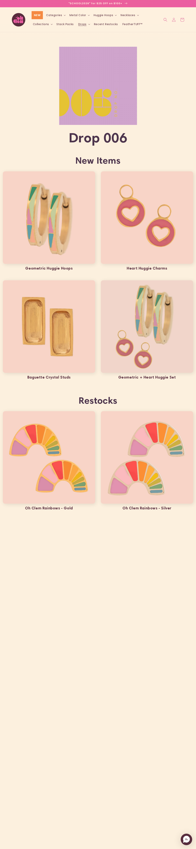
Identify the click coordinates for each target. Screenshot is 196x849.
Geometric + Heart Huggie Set (147, 377)
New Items (97, 160)
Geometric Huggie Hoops (49, 268)
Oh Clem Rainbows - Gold (49, 508)
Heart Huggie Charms (147, 268)
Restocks (98, 400)
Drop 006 (98, 137)
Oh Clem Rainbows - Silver (147, 508)
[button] (55, 15)
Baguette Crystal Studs (49, 377)
